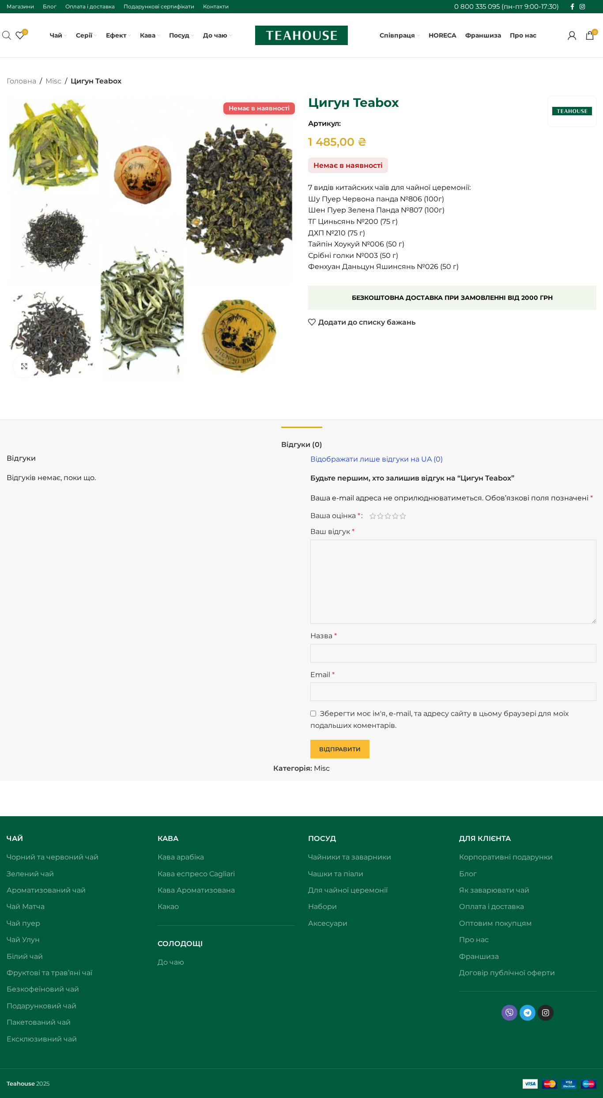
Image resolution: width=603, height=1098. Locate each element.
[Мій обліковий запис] (572, 35)
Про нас (474, 939)
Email (322, 674)
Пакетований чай (39, 1022)
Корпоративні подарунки (506, 857)
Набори (322, 906)
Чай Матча (26, 906)
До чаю (171, 962)
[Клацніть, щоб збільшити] (24, 366)
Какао (168, 906)
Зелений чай (30, 874)
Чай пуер (23, 923)
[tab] (301, 440)
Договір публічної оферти (507, 973)
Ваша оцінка (335, 515)
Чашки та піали (335, 874)
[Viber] (509, 1013)
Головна (21, 81)
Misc (53, 81)
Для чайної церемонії (348, 890)
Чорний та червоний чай (52, 857)
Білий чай (25, 956)
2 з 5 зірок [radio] (380, 515)
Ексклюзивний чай (42, 1039)
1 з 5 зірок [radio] (373, 515)
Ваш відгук (332, 531)
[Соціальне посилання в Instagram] (582, 7)
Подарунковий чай (41, 1006)
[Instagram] (546, 1013)
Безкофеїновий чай (43, 989)
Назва (323, 636)
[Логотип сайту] (301, 34)
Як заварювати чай (494, 890)
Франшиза (479, 956)
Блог (468, 874)
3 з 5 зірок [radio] (388, 515)
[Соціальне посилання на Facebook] (572, 7)
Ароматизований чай (46, 890)
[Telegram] (527, 1013)
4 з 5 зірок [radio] (395, 515)
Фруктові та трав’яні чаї (49, 973)
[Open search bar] (6, 35)
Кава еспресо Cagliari (196, 874)
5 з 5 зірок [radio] (403, 515)
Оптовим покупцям (495, 923)
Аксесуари (327, 923)
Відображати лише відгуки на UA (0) (376, 459)
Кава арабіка (181, 857)
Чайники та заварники (349, 857)
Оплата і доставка (491, 906)
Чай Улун (23, 939)
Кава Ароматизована (196, 890)
